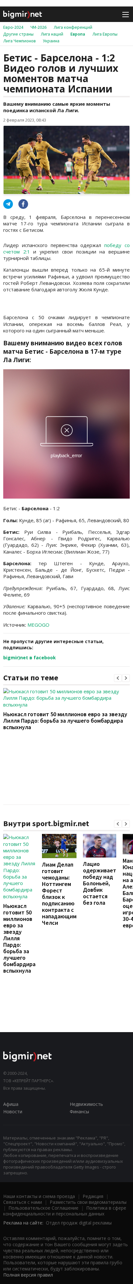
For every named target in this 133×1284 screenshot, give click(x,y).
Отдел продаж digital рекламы (79, 1223)
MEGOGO (38, 624)
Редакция (93, 1196)
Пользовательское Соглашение (43, 1208)
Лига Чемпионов (19, 41)
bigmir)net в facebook (29, 657)
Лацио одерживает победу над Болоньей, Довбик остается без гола (99, 883)
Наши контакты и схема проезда (39, 1196)
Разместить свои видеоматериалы (88, 1202)
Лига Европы (105, 34)
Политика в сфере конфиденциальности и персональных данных (64, 1211)
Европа (77, 34)
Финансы (79, 1111)
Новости (12, 1111)
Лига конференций (73, 27)
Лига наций (52, 34)
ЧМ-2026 (38, 27)
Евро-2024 (13, 27)
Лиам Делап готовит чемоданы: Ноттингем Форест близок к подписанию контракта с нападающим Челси (59, 893)
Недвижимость (86, 1104)
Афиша (10, 1104)
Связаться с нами (22, 1202)
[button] (118, 678)
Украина (51, 41)
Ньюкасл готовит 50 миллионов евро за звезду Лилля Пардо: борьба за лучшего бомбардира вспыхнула (65, 720)
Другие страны (18, 34)
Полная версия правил (28, 1275)
